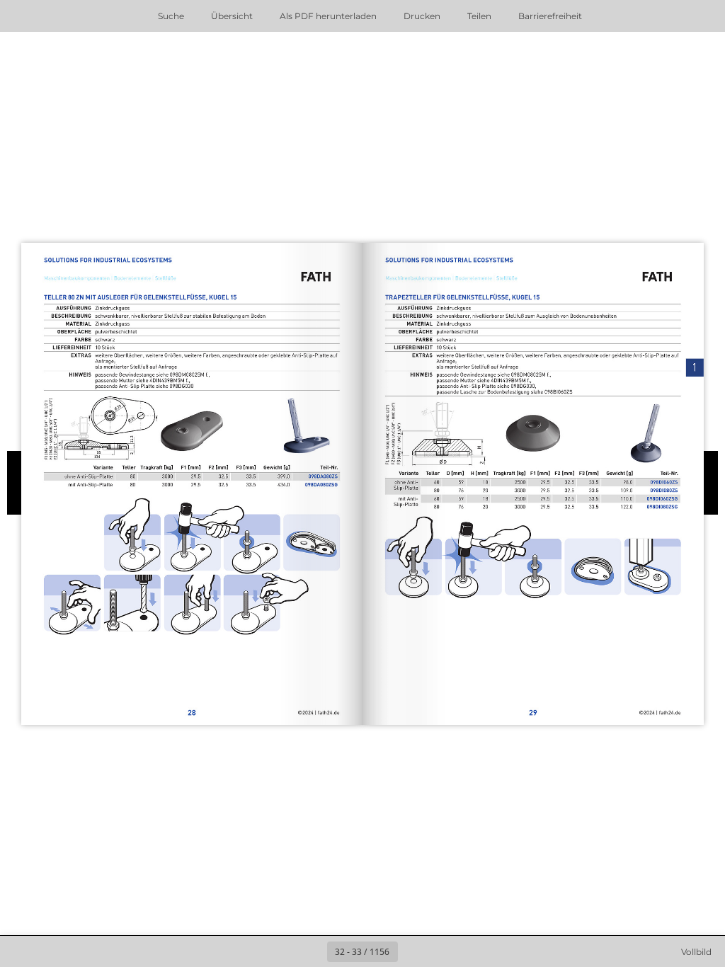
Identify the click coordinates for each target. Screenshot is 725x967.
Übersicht (232, 16)
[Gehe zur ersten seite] (280, 951)
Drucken (422, 16)
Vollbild (696, 951)
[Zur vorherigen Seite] (311, 951)
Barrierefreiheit (550, 16)
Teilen (479, 16)
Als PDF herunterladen (328, 16)
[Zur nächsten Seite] (413, 951)
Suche (171, 16)
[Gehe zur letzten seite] (444, 951)
